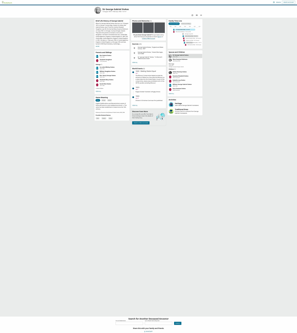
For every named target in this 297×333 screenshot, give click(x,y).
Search (177, 323)
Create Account (288, 2)
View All (98, 91)
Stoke (97, 118)
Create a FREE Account (148, 38)
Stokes (97, 100)
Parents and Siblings (186, 23)
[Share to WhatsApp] (192, 15)
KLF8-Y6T (124, 11)
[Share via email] (196, 15)
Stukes (110, 118)
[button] (112, 56)
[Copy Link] (201, 15)
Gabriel (109, 100)
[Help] (273, 2)
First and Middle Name (121, 320)
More (97, 46)
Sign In (278, 2)
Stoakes (104, 118)
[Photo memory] (137, 27)
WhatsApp (149, 331)
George (103, 100)
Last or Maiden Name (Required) (152, 320)
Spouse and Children (174, 23)
